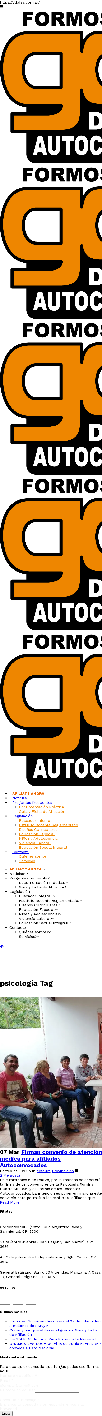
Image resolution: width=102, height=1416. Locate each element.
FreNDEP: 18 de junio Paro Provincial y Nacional (52, 1339)
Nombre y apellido (18, 1375)
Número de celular (17, 1390)
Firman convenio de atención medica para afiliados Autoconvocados (51, 1159)
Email (7, 1380)
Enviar (6, 1413)
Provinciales (63, 1171)
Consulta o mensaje (20, 1400)
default (43, 1171)
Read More (9, 1202)
